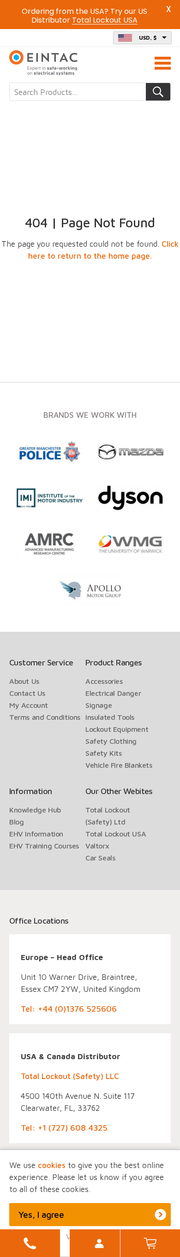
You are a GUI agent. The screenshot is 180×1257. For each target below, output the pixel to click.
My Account (99, 1243)
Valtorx (97, 846)
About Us (24, 681)
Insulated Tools (109, 717)
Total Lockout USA (115, 834)
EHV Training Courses (44, 846)
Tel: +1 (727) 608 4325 (64, 1127)
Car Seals (100, 858)
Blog (16, 822)
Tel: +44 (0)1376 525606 (69, 1009)
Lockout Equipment (116, 729)
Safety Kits (103, 753)
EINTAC (43, 63)
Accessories (104, 681)
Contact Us (27, 693)
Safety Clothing (111, 741)
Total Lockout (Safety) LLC (70, 1076)
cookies (52, 1165)
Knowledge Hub (35, 810)
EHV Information (36, 834)
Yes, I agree (41, 1215)
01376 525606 (30, 1243)
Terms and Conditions (44, 717)
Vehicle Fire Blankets (118, 765)
